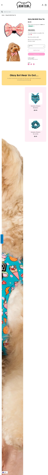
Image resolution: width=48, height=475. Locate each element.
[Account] (42, 4)
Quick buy (35, 102)
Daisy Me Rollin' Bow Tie (11, 15)
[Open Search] (2, 12)
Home (3, 15)
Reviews (2, 239)
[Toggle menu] (4, 5)
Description (31, 30)
